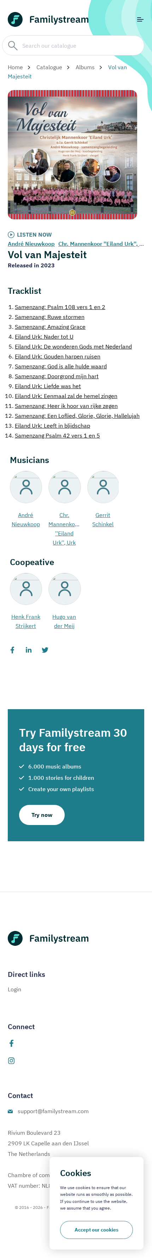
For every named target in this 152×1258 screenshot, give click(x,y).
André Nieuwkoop (31, 243)
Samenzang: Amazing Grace (47, 326)
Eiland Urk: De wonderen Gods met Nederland (70, 346)
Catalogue (49, 67)
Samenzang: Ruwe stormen (46, 316)
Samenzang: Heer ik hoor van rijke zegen (61, 405)
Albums (85, 67)
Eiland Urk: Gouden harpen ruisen (54, 356)
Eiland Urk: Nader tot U (41, 336)
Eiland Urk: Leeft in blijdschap (47, 425)
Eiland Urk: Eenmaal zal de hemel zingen (61, 395)
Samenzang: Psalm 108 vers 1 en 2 (56, 306)
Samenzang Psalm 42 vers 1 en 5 (52, 435)
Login (14, 989)
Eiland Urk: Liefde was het (44, 386)
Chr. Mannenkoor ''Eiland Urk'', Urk (103, 243)
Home (15, 67)
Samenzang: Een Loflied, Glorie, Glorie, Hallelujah (72, 415)
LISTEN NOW (34, 234)
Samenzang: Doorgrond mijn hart (53, 376)
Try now (41, 814)
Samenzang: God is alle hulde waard (57, 366)
